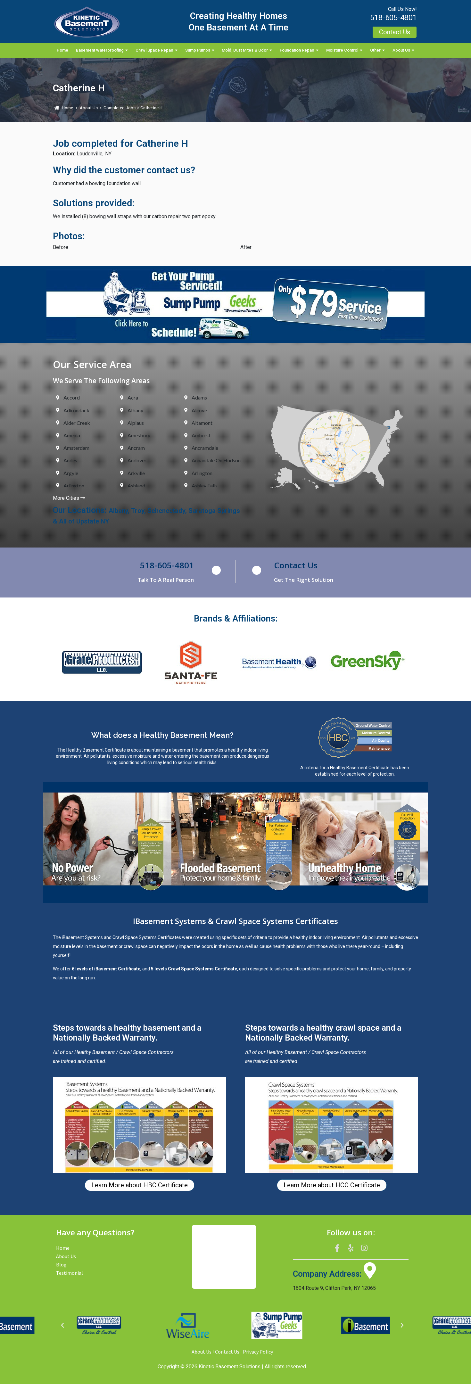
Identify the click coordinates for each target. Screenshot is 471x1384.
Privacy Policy (258, 1351)
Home (62, 50)
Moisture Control (342, 50)
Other (375, 50)
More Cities (66, 498)
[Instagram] (364, 1248)
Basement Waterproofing (100, 50)
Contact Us (296, 565)
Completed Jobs (119, 108)
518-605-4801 (393, 17)
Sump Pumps (197, 50)
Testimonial (69, 1273)
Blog (61, 1264)
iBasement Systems (82, 937)
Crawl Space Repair (154, 50)
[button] (62, 1325)
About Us (401, 50)
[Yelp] (350, 1248)
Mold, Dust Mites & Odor (245, 50)
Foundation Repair (297, 50)
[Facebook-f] (337, 1248)
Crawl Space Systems (134, 937)
